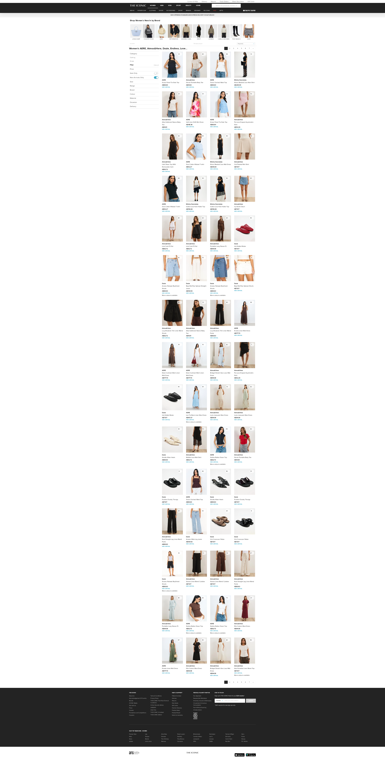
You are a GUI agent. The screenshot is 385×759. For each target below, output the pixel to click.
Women (153, 5)
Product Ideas (176, 710)
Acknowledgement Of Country (137, 698)
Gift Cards (250, 1)
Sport (178, 5)
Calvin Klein (228, 739)
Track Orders (223, 1)
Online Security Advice (157, 705)
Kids (169, 5)
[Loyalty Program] (250, 10)
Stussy (243, 739)
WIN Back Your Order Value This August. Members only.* (192, 15)
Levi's (211, 736)
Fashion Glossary (177, 708)
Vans (242, 734)
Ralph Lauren (181, 734)
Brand (132, 90)
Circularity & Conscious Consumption (200, 704)
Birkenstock (196, 734)
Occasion (133, 102)
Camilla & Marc (197, 736)
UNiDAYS (153, 707)
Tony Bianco (180, 739)
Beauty (188, 5)
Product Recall (176, 712)
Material (133, 98)
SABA (211, 741)
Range (132, 86)
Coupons (131, 715)
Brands (131, 700)
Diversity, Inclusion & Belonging (202, 700)
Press (130, 708)
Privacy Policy (154, 698)
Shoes (132, 61)
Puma (243, 736)
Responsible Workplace (200, 698)
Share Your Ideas (238, 1)
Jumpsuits (196, 739)
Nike (130, 736)
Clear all (156, 65)
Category (133, 54)
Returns (213, 1)
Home (198, 5)
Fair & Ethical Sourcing (199, 707)
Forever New (132, 734)
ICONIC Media (133, 703)
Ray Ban (227, 741)
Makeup (163, 741)
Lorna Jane (148, 741)
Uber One (153, 710)
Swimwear (212, 734)
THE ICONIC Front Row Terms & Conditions (159, 701)
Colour (132, 94)
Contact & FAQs (192, 1)
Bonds (147, 739)
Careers (131, 710)
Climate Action (197, 710)
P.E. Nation (244, 741)
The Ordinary (165, 739)
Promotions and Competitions (137, 712)
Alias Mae (164, 734)
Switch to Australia (177, 715)
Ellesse (147, 736)
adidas (131, 741)
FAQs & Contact (176, 696)
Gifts (194, 741)
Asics (130, 739)
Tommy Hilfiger (229, 734)
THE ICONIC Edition (156, 714)
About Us (131, 696)
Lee (146, 734)
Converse (180, 741)
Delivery (204, 1)
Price (132, 69)
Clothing (132, 57)
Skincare (227, 736)
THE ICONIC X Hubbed (157, 712)
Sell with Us (132, 705)
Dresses (163, 736)
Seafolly (179, 736)
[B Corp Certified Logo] (203, 716)
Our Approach (197, 696)
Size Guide (175, 703)
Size (131, 82)
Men (161, 5)
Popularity (240, 43)
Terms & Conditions (156, 696)
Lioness (211, 739)
